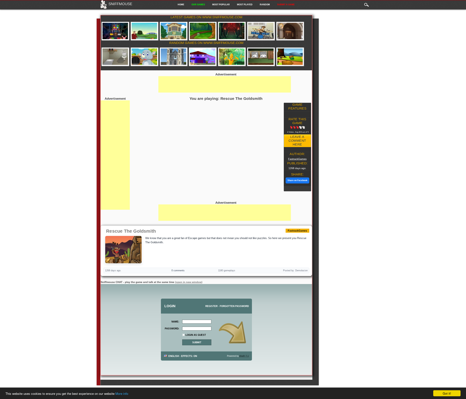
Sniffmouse (120, 4)
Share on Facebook (297, 180)
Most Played (244, 4)
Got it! (447, 393)
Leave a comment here (297, 140)
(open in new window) (188, 282)
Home (181, 4)
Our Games (198, 4)
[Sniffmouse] (103, 8)
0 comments (178, 270)
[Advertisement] (115, 155)
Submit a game (286, 4)
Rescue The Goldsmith (131, 231)
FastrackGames (297, 158)
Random (265, 4)
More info (121, 393)
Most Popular (221, 4)
